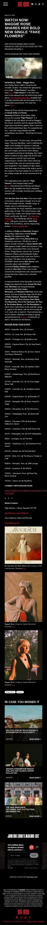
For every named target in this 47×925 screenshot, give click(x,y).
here (24, 568)
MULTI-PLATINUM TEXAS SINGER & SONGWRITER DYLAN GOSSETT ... (22, 731)
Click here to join (32, 877)
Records (20, 692)
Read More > (35, 739)
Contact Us (41, 921)
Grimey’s (24, 317)
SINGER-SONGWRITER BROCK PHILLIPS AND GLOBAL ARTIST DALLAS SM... (20, 771)
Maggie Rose (10, 692)
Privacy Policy (32, 921)
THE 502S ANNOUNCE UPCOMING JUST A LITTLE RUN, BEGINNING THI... (20, 809)
